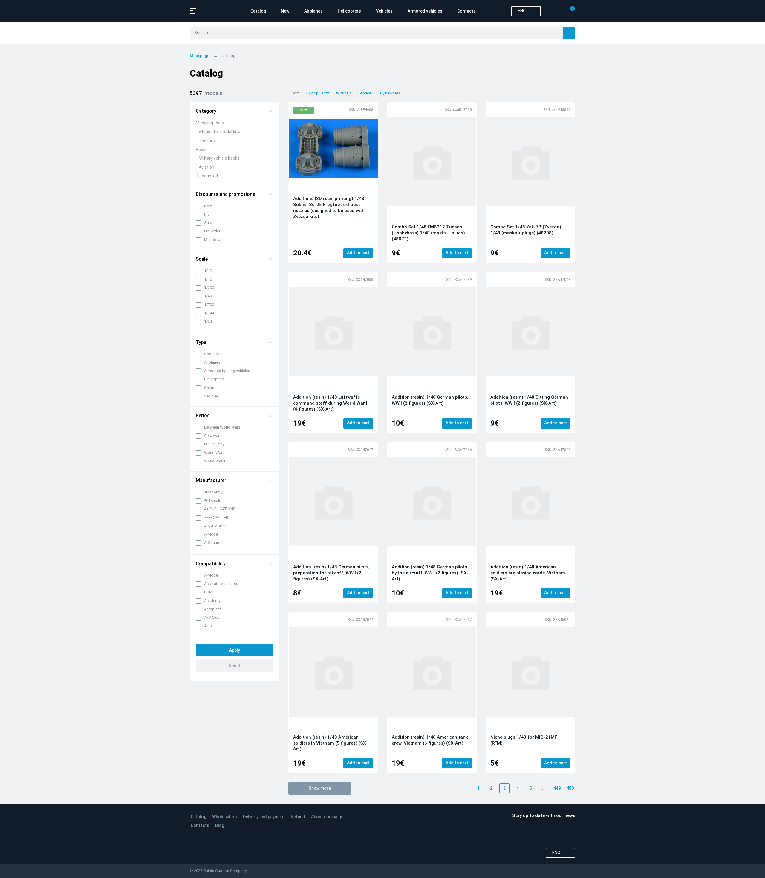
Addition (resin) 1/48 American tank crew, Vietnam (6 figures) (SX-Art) (430, 740)
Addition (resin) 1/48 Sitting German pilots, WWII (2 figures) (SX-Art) (529, 400)
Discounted (207, 175)
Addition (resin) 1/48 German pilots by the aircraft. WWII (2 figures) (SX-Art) (430, 573)
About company (326, 816)
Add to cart (358, 252)
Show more (320, 788)
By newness (390, 93)
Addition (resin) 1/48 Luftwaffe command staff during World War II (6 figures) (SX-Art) (330, 403)
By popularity (317, 93)
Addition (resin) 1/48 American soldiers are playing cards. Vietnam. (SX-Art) (528, 573)
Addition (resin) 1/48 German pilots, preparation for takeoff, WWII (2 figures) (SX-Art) (331, 573)
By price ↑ (343, 93)
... (544, 788)
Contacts (466, 11)
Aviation (206, 167)
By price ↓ (365, 93)
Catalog (258, 11)
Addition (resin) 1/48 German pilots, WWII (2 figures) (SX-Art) (430, 400)
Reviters (207, 140)
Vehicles (384, 11)
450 (570, 788)
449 (557, 788)
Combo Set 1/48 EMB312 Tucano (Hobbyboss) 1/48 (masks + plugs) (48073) (428, 233)
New (285, 11)
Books (202, 149)
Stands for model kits (219, 131)
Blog (219, 825)
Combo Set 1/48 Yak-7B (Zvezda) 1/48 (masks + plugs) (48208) (525, 230)
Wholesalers (224, 816)
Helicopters (349, 11)
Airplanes (313, 11)
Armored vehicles (425, 11)
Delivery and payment (264, 816)
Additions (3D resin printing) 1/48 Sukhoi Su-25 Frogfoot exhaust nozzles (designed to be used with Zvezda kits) (329, 207)
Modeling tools (210, 123)
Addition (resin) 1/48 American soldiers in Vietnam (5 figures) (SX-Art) (330, 743)
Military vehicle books (219, 158)
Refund (298, 816)
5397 (206, 93)
